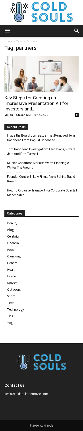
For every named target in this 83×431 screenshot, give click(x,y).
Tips (10, 316)
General (12, 263)
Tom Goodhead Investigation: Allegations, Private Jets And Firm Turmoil (41, 151)
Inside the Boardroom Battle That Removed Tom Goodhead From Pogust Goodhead (41, 138)
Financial (13, 243)
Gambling (14, 256)
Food (11, 249)
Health (11, 269)
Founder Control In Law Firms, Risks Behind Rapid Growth (41, 179)
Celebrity (13, 236)
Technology (15, 309)
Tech (10, 303)
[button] (7, 31)
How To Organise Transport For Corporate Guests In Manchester (43, 193)
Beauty (12, 223)
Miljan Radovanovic (17, 114)
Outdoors (14, 289)
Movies (12, 283)
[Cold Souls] (41, 12)
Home (8, 41)
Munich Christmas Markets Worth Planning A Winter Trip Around (38, 165)
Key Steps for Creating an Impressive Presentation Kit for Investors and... (36, 103)
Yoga (10, 323)
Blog (10, 230)
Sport (11, 296)
